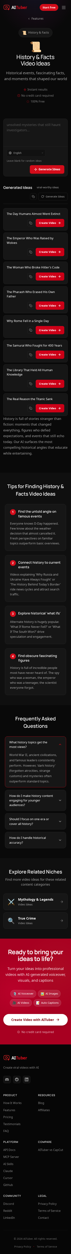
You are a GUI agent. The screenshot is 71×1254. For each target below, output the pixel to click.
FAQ (6, 1131)
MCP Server (11, 1157)
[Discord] (7, 1079)
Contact (43, 1218)
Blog (41, 1103)
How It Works (12, 1103)
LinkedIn (9, 1218)
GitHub (8, 1185)
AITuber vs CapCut (50, 1150)
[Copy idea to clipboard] (30, 223)
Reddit (7, 1211)
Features (37, 19)
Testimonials (12, 1124)
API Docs (9, 1150)
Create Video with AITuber (32, 1019)
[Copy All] (33, 196)
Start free (49, 7)
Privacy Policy (47, 1204)
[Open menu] (64, 7)
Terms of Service (49, 1211)
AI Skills (8, 1164)
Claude (8, 1171)
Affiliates (44, 1110)
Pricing (8, 1117)
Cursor (8, 1178)
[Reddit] (17, 1079)
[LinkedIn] (26, 1079)
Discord (8, 1204)
